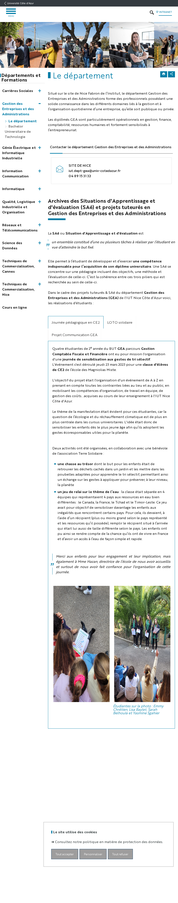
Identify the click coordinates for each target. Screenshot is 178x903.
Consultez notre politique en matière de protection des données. (109, 841)
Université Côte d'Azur (20, 3)
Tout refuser (120, 854)
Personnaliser (93, 854)
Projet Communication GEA (74, 334)
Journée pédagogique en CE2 (76, 322)
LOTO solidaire (119, 322)
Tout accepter (65, 854)
